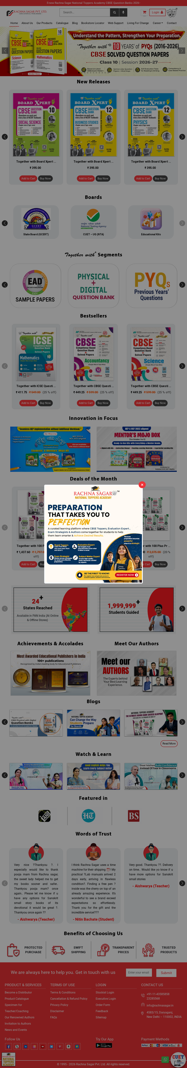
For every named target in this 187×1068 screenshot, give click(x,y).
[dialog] (93, 534)
